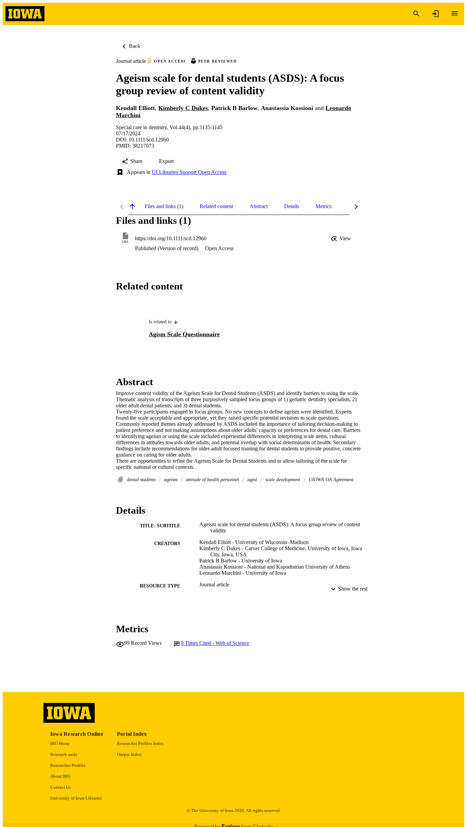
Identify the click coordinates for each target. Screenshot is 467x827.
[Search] (416, 14)
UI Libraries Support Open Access (189, 172)
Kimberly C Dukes (183, 108)
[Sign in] (435, 14)
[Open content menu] (455, 13)
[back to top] (132, 206)
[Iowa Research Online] (24, 14)
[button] (341, 238)
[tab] (163, 206)
